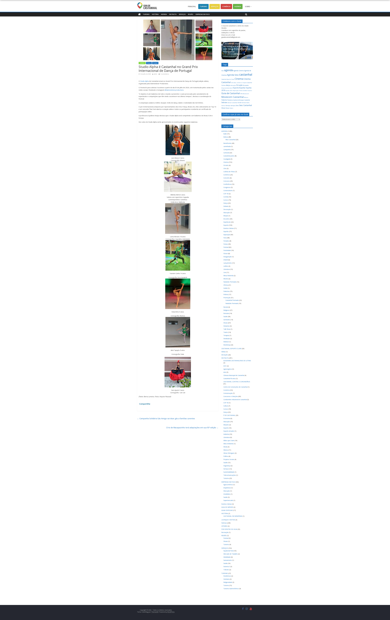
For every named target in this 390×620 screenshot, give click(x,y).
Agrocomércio (228, 485)
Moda (225, 447)
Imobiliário (226, 494)
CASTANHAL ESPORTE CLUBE (231, 348)
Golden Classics (247, 90)
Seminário (226, 320)
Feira (225, 238)
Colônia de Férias (229, 172)
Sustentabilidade (228, 472)
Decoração (227, 209)
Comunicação (227, 393)
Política (225, 456)
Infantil (225, 260)
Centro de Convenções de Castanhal (235, 387)
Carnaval (226, 153)
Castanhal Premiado (232, 300)
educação (233, 85)
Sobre (247, 6)
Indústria (226, 434)
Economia (226, 418)
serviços (233, 105)
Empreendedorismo (226, 88)
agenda (228, 70)
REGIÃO (190, 14)
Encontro (226, 219)
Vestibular (226, 339)
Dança (149, 63)
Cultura (225, 406)
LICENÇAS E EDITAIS (228, 520)
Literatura (226, 269)
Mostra (225, 279)
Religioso (226, 310)
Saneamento (227, 560)
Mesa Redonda (228, 276)
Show (223, 108)
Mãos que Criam (228, 440)
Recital (225, 307)
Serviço (228, 105)
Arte (224, 372)
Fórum (225, 253)
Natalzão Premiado (229, 282)
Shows (227, 108)
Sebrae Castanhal (232, 102)
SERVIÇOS (182, 14)
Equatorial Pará (228, 551)
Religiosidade (227, 582)
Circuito (225, 165)
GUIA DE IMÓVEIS (227, 507)
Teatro (231, 108)
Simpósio (226, 326)
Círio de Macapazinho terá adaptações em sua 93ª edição (192, 427)
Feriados (226, 241)
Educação (226, 213)
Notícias (224, 523)
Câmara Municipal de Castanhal (233, 375)
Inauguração (227, 257)
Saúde (225, 316)
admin (155, 74)
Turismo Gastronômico (231, 589)
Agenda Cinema (238, 71)
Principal (192, 6)
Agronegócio (227, 369)
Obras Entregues (228, 453)
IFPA (241, 93)
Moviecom (246, 93)
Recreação (224, 532)
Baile (225, 134)
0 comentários (164, 74)
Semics (223, 105)
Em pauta (246, 85)
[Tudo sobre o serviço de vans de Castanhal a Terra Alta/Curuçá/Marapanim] (237, 43)
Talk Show (226, 329)
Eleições (226, 425)
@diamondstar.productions (174, 90)
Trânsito (226, 570)
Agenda (237, 6)
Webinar (226, 342)
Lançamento (227, 263)
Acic (222, 71)
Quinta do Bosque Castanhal (241, 100)
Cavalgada (226, 159)
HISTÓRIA (155, 14)
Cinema (239, 78)
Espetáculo (227, 222)
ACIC (225, 366)
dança (228, 85)
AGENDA (164, 14)
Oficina (225, 285)
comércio (239, 82)
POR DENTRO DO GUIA (229, 529)
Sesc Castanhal (245, 105)
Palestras (230, 100)
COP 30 (225, 194)
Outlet (225, 288)
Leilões (225, 266)
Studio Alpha (144, 81)
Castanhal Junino (228, 156)
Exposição (236, 90)
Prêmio (225, 294)
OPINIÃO (224, 526)
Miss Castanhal (230, 140)
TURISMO (146, 14)
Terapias (226, 335)
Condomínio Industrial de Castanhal (235, 399)
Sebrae (224, 102)
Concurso (226, 181)
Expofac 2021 (228, 90)
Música (246, 97)
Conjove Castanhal (247, 82)
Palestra (224, 100)
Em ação (239, 85)
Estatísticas (227, 576)
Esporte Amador (228, 431)
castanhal (245, 74)
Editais (223, 352)
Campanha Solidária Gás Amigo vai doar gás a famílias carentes (166, 418)
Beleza (225, 137)
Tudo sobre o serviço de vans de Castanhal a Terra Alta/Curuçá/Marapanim (237, 51)
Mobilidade (227, 557)
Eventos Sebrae (228, 228)
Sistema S (226, 566)
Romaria (226, 313)
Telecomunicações (229, 475)
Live (224, 272)
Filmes (241, 90)
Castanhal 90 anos (229, 378)
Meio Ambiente (228, 444)
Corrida (225, 197)
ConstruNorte (227, 190)
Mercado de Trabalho (230, 554)
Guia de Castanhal (230, 93)
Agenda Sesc (233, 74)
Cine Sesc (233, 82)
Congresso (227, 187)
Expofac (242, 88)
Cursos (223, 85)
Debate (225, 206)
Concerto (226, 178)
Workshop (226, 345)
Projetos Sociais (228, 459)
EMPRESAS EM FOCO (203, 14)
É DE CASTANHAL (229, 415)
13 (245, 56)
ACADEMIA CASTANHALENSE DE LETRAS (237, 361)
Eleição (225, 216)
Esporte (236, 88)
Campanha (227, 150)
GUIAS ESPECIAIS (227, 510)
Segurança (226, 466)
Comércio (226, 6)
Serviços (214, 6)
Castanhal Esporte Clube (227, 79)
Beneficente (227, 143)
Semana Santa (245, 102)
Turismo (203, 6)
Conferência (227, 184)
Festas (225, 244)
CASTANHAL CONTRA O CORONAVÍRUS (236, 382)
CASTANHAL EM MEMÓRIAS (232, 516)
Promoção (226, 298)
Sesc (237, 105)
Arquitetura (227, 488)
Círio (224, 168)
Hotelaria (226, 579)
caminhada (227, 146)
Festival (155, 63)
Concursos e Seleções (230, 396)
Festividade (227, 250)
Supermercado (228, 500)
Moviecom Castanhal (232, 96)
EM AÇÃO (224, 355)
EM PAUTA (172, 14)
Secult (239, 102)
